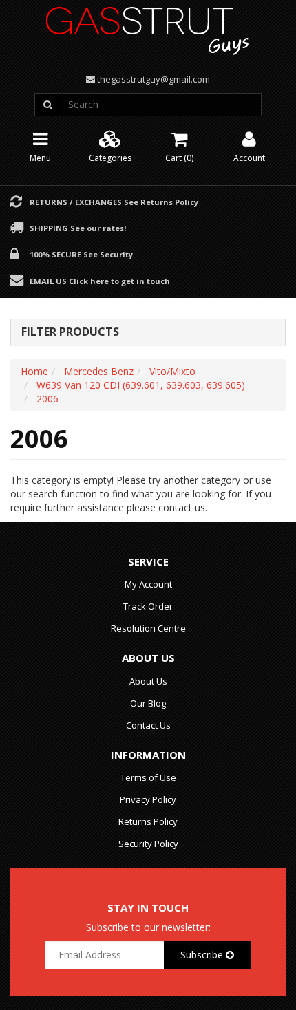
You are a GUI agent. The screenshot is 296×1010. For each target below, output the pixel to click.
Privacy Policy (148, 799)
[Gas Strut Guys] (148, 26)
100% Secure (81, 254)
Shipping (78, 228)
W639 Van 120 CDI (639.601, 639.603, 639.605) (140, 384)
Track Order (148, 606)
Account (249, 158)
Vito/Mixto (172, 371)
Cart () (179, 158)
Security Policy (148, 843)
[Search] (47, 104)
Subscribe (203, 954)
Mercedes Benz (99, 371)
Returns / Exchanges (114, 201)
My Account (148, 584)
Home (34, 371)
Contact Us (148, 725)
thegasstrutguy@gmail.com (153, 79)
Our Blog (148, 703)
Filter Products (70, 332)
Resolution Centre (148, 628)
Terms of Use (148, 777)
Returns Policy (148, 821)
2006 (47, 398)
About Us (148, 681)
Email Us (100, 281)
